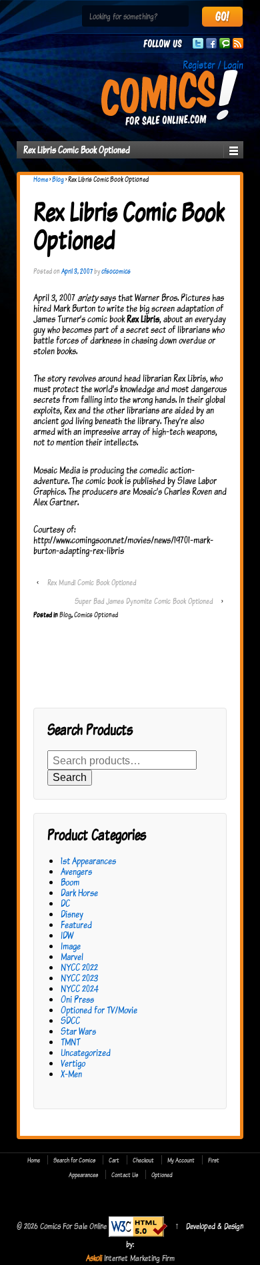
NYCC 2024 (80, 988)
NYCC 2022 (79, 967)
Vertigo (73, 1063)
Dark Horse (79, 892)
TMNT (70, 1042)
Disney (72, 914)
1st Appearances (88, 861)
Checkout (143, 1159)
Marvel (72, 956)
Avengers (76, 871)
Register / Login (213, 64)
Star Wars (78, 1031)
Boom (70, 882)
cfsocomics (116, 271)
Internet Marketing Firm (139, 1258)
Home (40, 179)
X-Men (71, 1074)
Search (70, 777)
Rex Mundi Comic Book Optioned (91, 582)
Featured (76, 924)
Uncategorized (86, 1052)
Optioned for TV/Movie (99, 1010)
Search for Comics (74, 1159)
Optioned (162, 1174)
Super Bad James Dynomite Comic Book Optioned (144, 601)
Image (71, 946)
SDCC (70, 1020)
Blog (58, 179)
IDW (67, 935)
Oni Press (77, 999)
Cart (114, 1159)
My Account (181, 1159)
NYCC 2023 (79, 978)
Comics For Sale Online (73, 1226)
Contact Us (124, 1174)
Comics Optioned (96, 614)
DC (65, 903)
